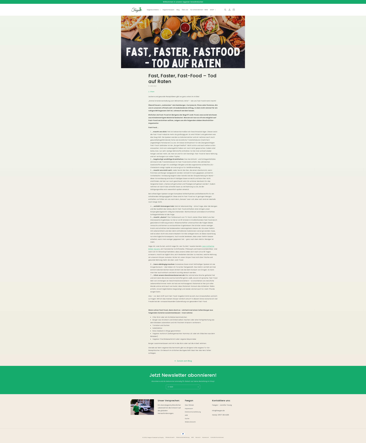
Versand (197, 437)
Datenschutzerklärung (193, 412)
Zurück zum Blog (184, 361)
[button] (153, 10)
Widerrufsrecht (190, 422)
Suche (187, 418)
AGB (186, 415)
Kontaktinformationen (217, 437)
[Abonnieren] (198, 387)
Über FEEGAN (189, 405)
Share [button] (152, 92)
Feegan (149, 437)
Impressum (189, 408)
